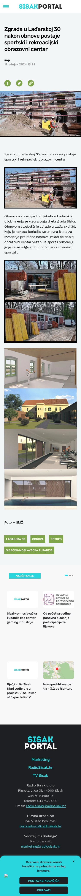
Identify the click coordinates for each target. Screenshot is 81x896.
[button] (66, 575)
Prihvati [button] (44, 890)
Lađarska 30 (15, 539)
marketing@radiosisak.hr (40, 846)
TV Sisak (40, 775)
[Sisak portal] (40, 6)
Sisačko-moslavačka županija (29, 550)
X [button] (74, 861)
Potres (56, 539)
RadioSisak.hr (40, 767)
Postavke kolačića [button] (43, 880)
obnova (38, 539)
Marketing (41, 759)
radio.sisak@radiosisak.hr (46, 806)
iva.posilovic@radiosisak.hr (40, 826)
